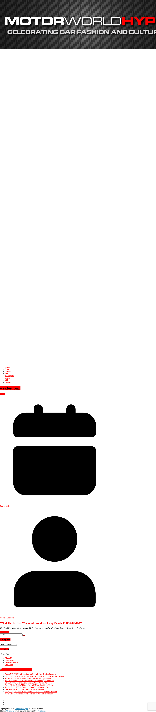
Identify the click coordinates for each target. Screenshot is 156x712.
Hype (7, 369)
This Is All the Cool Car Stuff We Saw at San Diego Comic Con (29, 681)
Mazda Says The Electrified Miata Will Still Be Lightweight (28, 678)
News (7, 373)
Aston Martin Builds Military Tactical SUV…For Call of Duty (29, 685)
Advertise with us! (12, 662)
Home (7, 367)
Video (7, 380)
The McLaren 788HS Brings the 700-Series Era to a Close (27, 687)
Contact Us (9, 660)
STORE (8, 382)
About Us (8, 658)
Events (7, 378)
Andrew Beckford (7, 618)
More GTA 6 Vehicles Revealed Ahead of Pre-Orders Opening (29, 694)
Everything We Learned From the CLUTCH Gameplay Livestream (31, 692)
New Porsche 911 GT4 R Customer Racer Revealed (25, 689)
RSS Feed (9, 665)
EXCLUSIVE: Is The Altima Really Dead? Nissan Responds (28, 683)
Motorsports (9, 376)
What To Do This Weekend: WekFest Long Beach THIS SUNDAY (41, 623)
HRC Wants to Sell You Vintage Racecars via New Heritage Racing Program (34, 676)
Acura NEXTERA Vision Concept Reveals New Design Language (31, 674)
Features (8, 371)
